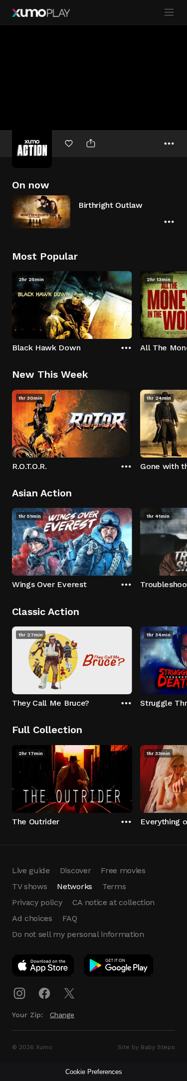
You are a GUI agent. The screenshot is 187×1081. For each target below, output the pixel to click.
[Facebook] (44, 993)
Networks (74, 886)
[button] (93, 211)
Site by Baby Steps (146, 1047)
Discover (75, 870)
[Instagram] (19, 993)
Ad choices (32, 918)
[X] (69, 993)
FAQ (69, 918)
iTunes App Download (43, 967)
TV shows (29, 886)
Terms (114, 886)
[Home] (41, 13)
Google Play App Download (119, 967)
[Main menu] (169, 12)
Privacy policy (37, 902)
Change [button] (62, 1015)
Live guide (31, 870)
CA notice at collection (113, 902)
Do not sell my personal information (78, 934)
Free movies (123, 870)
